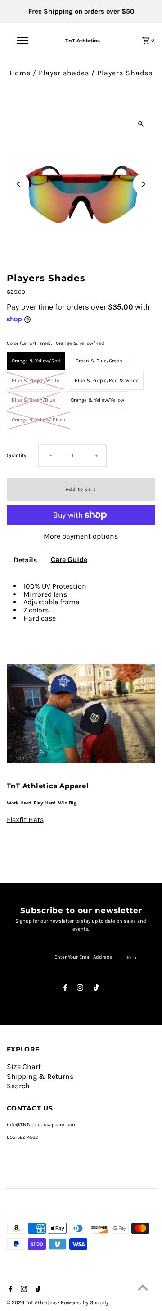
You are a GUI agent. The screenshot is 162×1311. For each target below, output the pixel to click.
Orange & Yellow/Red (36, 361)
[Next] (143, 184)
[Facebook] (65, 989)
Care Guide (69, 559)
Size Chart (24, 1066)
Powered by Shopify (85, 1302)
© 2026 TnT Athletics (32, 1302)
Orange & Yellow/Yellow (97, 400)
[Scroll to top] (143, 1287)
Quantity (16, 455)
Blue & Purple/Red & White (107, 381)
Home (20, 73)
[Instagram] (80, 989)
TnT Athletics (82, 40)
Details (25, 560)
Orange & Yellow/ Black (38, 420)
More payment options (81, 536)
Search (18, 1086)
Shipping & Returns (40, 1076)
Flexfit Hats (25, 820)
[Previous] (19, 184)
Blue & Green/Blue (33, 400)
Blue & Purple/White (35, 381)
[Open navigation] (22, 40)
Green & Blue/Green (99, 361)
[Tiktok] (96, 989)
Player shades (64, 73)
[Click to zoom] (140, 124)
